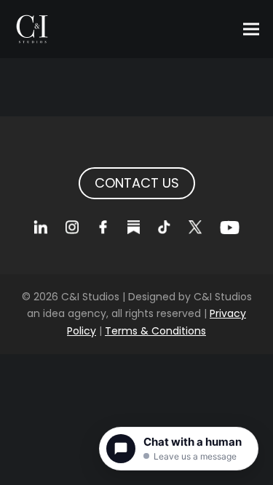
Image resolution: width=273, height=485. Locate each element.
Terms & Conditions (155, 331)
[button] (251, 29)
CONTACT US (137, 183)
